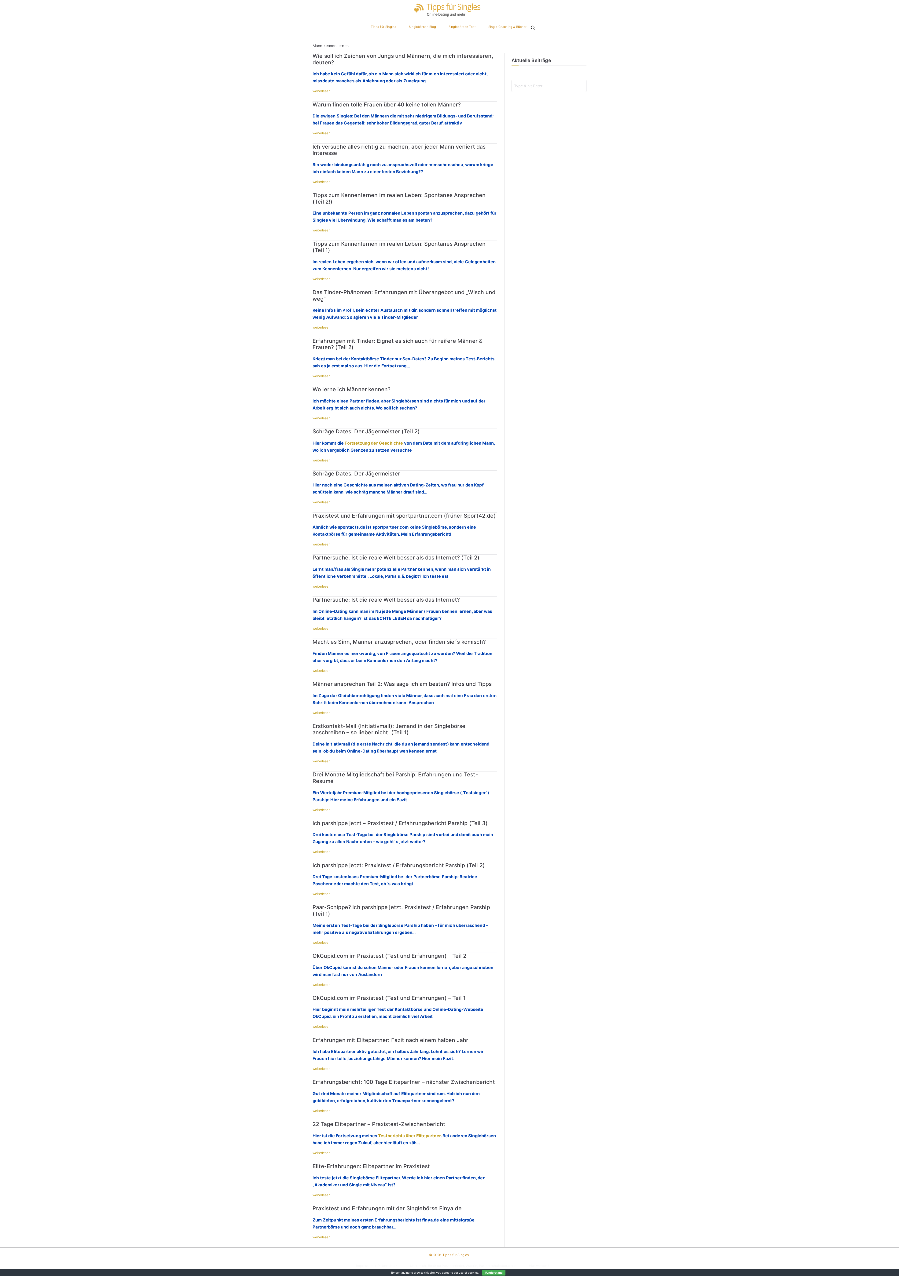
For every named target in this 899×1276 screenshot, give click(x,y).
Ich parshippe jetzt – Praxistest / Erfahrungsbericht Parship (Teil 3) (400, 823)
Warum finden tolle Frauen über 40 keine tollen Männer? (387, 104)
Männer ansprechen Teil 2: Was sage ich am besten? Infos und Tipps (402, 684)
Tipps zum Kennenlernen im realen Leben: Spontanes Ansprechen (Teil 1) (399, 247)
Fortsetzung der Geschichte (374, 443)
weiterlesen (321, 91)
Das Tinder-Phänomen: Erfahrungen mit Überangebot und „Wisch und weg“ (404, 295)
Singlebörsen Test (462, 27)
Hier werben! (539, 1266)
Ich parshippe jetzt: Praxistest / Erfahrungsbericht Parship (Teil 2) (399, 865)
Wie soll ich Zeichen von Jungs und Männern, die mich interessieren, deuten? (403, 59)
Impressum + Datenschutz (376, 1266)
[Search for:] (549, 86)
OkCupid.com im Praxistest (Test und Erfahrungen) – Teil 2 (389, 956)
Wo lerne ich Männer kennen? (352, 389)
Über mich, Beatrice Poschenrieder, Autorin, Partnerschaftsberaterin (463, 1266)
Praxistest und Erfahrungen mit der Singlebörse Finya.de (387, 1208)
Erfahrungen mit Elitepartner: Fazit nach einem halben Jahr (390, 1040)
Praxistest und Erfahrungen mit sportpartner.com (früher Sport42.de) (404, 515)
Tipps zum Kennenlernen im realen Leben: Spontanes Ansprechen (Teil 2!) (399, 198)
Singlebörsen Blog (422, 27)
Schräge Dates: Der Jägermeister (356, 473)
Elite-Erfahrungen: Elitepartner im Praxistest (371, 1166)
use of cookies (468, 1272)
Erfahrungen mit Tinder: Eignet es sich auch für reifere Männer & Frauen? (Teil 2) (398, 344)
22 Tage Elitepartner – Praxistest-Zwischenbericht (379, 1124)
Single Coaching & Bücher (507, 27)
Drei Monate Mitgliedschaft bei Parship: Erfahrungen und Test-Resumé (395, 777)
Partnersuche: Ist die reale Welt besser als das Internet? (386, 599)
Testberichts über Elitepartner (409, 1135)
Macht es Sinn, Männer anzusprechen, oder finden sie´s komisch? (399, 642)
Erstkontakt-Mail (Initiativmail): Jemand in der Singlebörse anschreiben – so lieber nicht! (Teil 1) (389, 729)
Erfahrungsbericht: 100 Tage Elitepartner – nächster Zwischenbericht (404, 1082)
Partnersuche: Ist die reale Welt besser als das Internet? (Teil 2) (396, 557)
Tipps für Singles (383, 27)
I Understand (494, 1272)
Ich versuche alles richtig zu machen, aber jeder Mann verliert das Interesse (399, 150)
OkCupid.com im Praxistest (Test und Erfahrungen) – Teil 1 (389, 998)
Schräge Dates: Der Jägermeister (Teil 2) (366, 431)
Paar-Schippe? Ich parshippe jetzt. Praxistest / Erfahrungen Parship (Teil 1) (401, 910)
